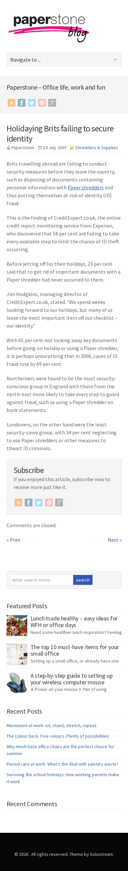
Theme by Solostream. (92, 854)
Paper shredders (86, 187)
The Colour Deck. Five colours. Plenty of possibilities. (58, 736)
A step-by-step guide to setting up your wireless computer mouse (72, 679)
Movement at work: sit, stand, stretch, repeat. (52, 725)
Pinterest (42, 103)
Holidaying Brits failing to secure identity (60, 133)
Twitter (32, 103)
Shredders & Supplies (96, 147)
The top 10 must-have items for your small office (75, 650)
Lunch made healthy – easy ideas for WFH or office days (74, 621)
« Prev (13, 539)
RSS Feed (11, 103)
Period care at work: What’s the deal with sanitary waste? (62, 764)
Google (52, 103)
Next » (115, 539)
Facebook (22, 103)
